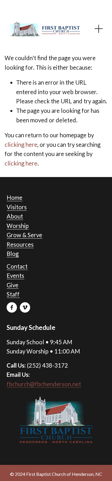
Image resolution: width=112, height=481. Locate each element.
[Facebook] (12, 307)
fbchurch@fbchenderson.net (44, 384)
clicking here (21, 144)
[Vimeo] (25, 307)
